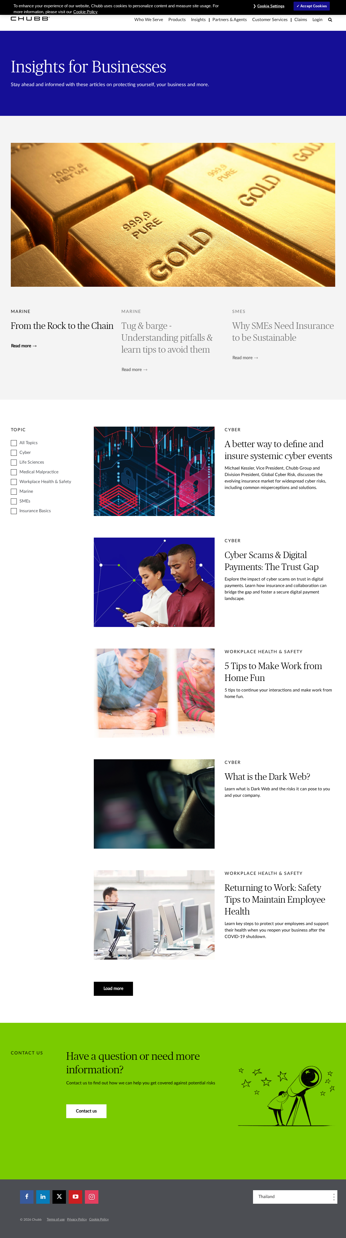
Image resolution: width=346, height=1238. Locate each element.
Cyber (25, 452)
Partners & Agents (229, 20)
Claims (300, 20)
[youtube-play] (75, 1197)
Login (317, 20)
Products (177, 20)
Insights (198, 20)
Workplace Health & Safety (45, 482)
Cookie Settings (270, 6)
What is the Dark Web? (267, 777)
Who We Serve (148, 20)
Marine (21, 311)
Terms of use (56, 1219)
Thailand (266, 1197)
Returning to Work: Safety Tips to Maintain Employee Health (275, 899)
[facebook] (27, 1197)
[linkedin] (43, 1197)
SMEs (24, 501)
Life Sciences (31, 462)
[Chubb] (30, 18)
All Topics (28, 443)
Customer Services (270, 20)
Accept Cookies (313, 6)
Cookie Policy (99, 1219)
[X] (59, 1197)
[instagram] (91, 1197)
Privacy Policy (77, 1219)
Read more (21, 346)
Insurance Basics (35, 511)
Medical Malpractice (38, 472)
